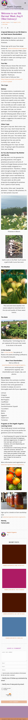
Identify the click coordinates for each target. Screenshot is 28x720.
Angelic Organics (6, 22)
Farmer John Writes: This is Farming (14, 589)
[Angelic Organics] (3, 5)
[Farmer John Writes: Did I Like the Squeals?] (14, 602)
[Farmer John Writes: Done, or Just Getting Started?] (14, 554)
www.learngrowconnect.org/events (12, 464)
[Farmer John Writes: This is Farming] (14, 578)
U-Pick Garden (8, 352)
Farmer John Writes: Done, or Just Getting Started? (14, 565)
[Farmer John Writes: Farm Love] (14, 626)
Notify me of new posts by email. (13, 684)
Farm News (5, 24)
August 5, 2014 (17, 22)
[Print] (8, 28)
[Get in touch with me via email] (7, 535)
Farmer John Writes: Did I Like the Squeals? (14, 614)
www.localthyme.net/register (17, 48)
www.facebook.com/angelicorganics (13, 365)
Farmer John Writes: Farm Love (14, 638)
